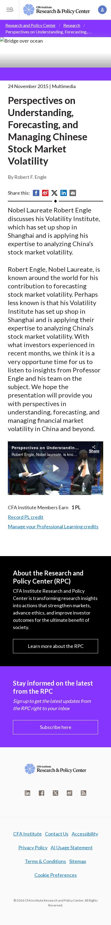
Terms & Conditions (45, 861)
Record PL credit (25, 517)
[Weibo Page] (69, 793)
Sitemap (77, 861)
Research (71, 25)
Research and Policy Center (30, 25)
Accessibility (85, 834)
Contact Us (56, 834)
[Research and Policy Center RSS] (83, 793)
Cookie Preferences (55, 875)
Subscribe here (55, 727)
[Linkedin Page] (27, 793)
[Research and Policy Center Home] (56, 9)
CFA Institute (27, 834)
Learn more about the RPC (56, 646)
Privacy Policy (32, 847)
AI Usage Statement (72, 847)
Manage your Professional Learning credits (53, 526)
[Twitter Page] (55, 793)
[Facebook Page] (41, 793)
